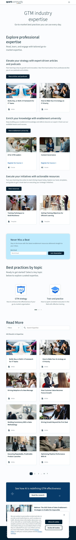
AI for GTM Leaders (14, 155)
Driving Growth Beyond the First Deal (54, 422)
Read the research (38, 495)
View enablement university (18, 130)
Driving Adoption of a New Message (20, 390)
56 (44, 474)
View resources (13, 189)
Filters (10, 328)
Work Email (14, 250)
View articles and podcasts (17, 76)
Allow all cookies (53, 522)
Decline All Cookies (54, 528)
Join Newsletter (56, 253)
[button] (64, 515)
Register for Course (14, 163)
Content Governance (48, 155)
